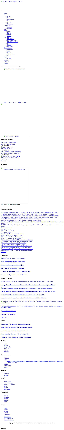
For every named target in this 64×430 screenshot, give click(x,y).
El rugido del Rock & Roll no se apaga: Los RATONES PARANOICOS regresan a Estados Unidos (27, 214)
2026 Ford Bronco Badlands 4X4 (9, 157)
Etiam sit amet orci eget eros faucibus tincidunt (13, 244)
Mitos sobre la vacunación (8, 314)
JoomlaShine (7, 417)
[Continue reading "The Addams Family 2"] (7, 231)
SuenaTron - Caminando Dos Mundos (11, 238)
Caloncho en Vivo (5, 229)
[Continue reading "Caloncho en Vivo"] (6, 227)
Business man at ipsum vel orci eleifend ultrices (14, 274)
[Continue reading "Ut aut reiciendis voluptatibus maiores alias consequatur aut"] (17, 249)
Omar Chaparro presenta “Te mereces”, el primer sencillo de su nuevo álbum (21, 220)
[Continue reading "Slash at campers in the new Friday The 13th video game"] (16, 246)
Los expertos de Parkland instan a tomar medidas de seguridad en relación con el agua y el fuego (28, 285)
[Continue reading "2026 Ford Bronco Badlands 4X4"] (10, 156)
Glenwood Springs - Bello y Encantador (14, 137)
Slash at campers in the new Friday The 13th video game (15, 247)
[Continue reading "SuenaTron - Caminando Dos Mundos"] (11, 237)
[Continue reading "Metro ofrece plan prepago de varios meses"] (12, 258)
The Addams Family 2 (6, 232)
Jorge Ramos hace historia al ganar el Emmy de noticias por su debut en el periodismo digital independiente (29, 217)
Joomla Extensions (9, 420)
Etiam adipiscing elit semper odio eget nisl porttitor (15, 334)
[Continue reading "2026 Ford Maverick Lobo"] (8, 142)
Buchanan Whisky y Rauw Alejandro (14, 70)
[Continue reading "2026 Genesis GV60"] (7, 147)
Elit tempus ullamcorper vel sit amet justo (12, 265)
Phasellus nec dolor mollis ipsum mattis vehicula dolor (16, 337)
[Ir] (20, 66)
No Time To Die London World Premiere (11, 235)
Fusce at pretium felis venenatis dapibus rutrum (14, 330)
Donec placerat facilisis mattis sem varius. (12, 268)
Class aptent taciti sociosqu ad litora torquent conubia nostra (16, 241)
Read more (3, 252)
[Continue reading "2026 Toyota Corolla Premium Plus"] (11, 151)
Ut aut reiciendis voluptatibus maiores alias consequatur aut (16, 250)
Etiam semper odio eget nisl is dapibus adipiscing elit (15, 324)
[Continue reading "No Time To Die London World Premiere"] (12, 234)
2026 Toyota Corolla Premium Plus (10, 153)
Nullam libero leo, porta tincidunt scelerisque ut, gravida (16, 327)
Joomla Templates (8, 418)
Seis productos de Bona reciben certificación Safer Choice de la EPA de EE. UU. (23, 298)
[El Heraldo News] (11, 1)
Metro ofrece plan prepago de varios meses (13, 261)
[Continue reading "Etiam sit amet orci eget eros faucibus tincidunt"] (13, 243)
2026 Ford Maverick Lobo (8, 144)
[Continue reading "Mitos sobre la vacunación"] (8, 311)
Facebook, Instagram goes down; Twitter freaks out (15, 271)
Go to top (3, 428)
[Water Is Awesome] (14, 203)
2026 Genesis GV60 (6, 148)
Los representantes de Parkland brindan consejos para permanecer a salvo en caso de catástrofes (28, 291)
